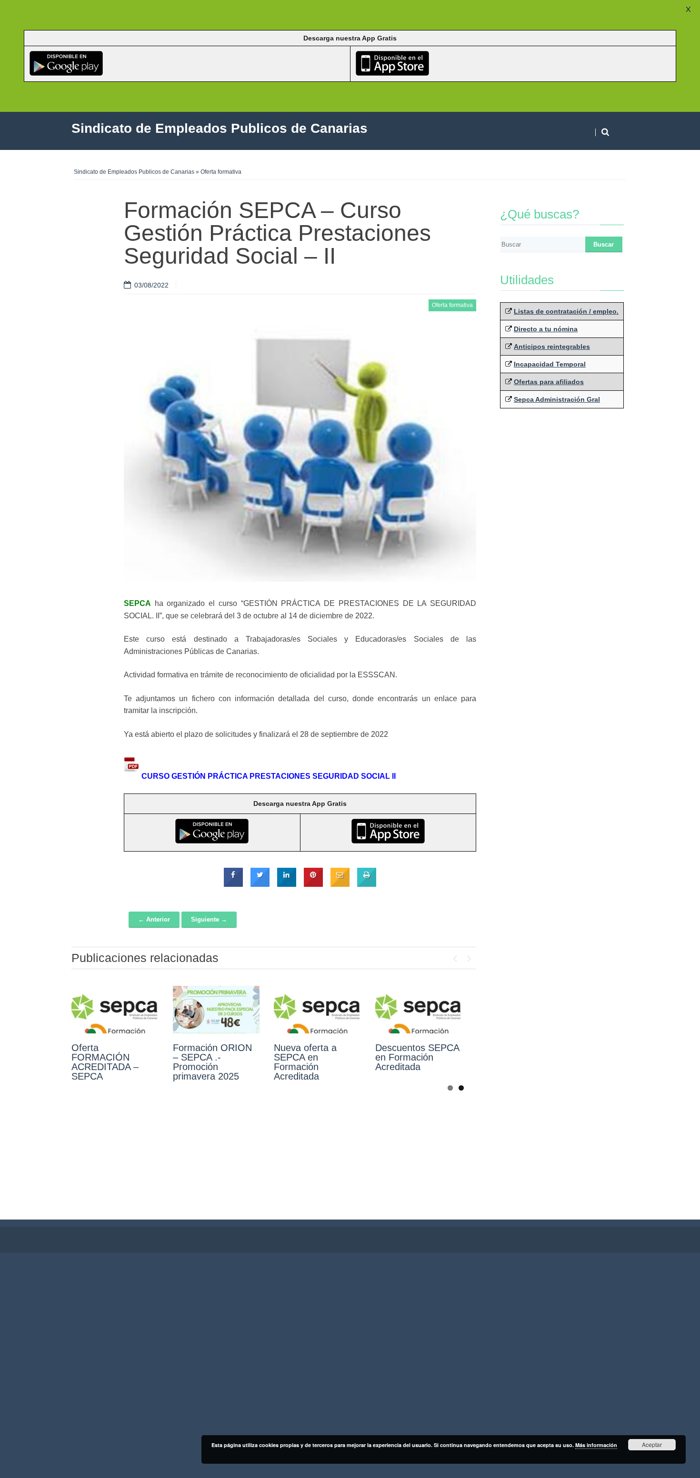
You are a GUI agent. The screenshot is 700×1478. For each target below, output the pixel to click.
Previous (455, 956)
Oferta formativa (220, 172)
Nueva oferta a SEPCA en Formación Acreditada (305, 1061)
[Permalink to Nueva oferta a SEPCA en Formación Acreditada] (317, 1009)
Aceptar (652, 1444)
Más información (596, 1444)
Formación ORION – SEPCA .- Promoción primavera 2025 (212, 1061)
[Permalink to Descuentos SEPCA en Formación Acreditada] (418, 1009)
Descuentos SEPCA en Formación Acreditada (417, 1057)
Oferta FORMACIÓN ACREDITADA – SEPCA (105, 1061)
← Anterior (154, 919)
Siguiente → (209, 919)
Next (469, 956)
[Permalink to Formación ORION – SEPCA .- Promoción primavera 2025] (216, 1009)
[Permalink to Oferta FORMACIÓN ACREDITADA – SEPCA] (115, 1009)
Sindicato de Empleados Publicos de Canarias (134, 172)
